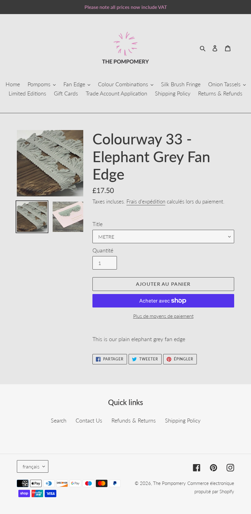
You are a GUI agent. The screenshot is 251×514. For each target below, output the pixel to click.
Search (58, 420)
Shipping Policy (182, 420)
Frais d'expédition (145, 201)
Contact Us (89, 420)
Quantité (102, 250)
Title (97, 224)
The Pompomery (169, 483)
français (31, 466)
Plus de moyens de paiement (163, 316)
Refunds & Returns (133, 420)
